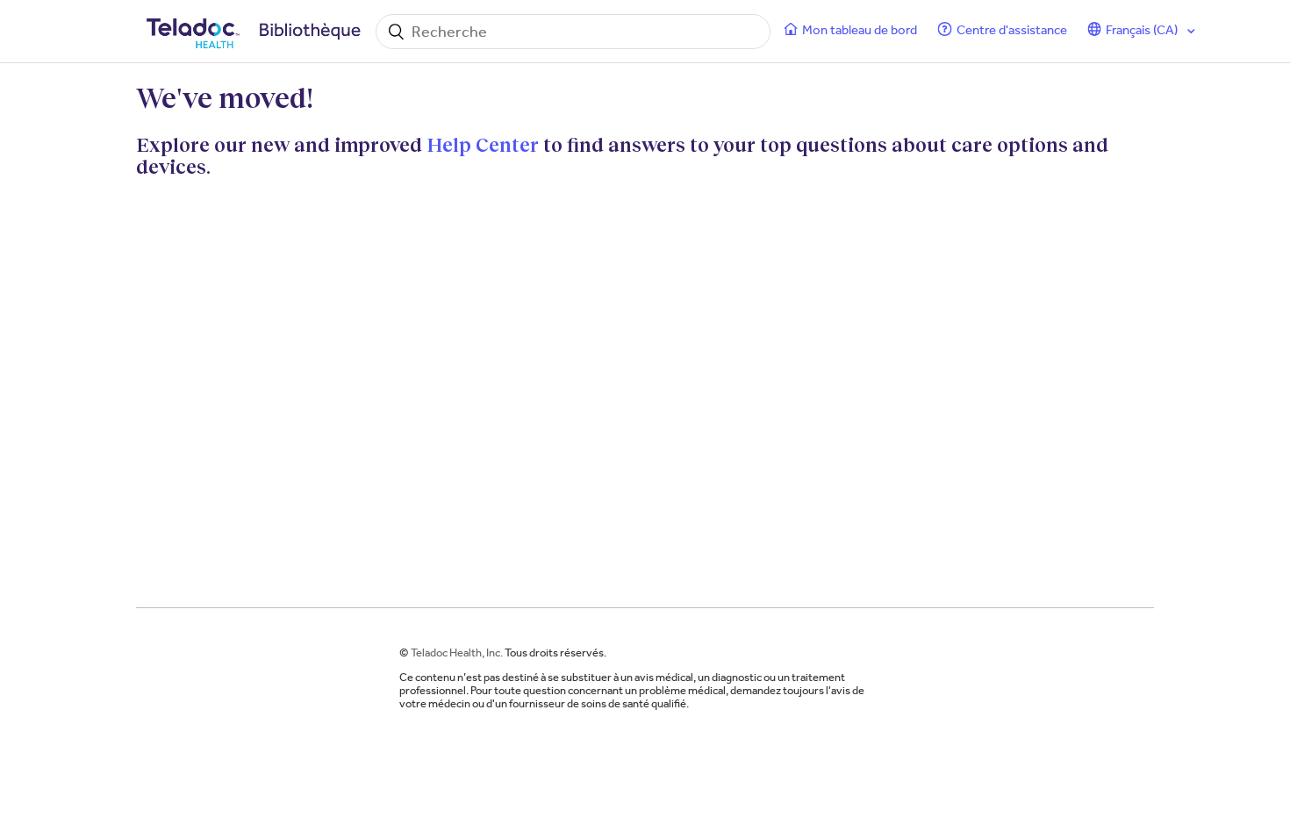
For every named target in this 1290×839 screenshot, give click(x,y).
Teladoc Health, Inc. (457, 652)
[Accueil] (257, 31)
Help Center (482, 144)
